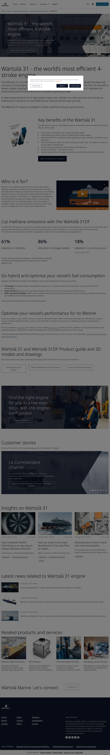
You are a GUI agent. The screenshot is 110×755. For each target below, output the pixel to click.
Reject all (62, 85)
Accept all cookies (75, 85)
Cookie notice (58, 81)
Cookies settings (36, 85)
